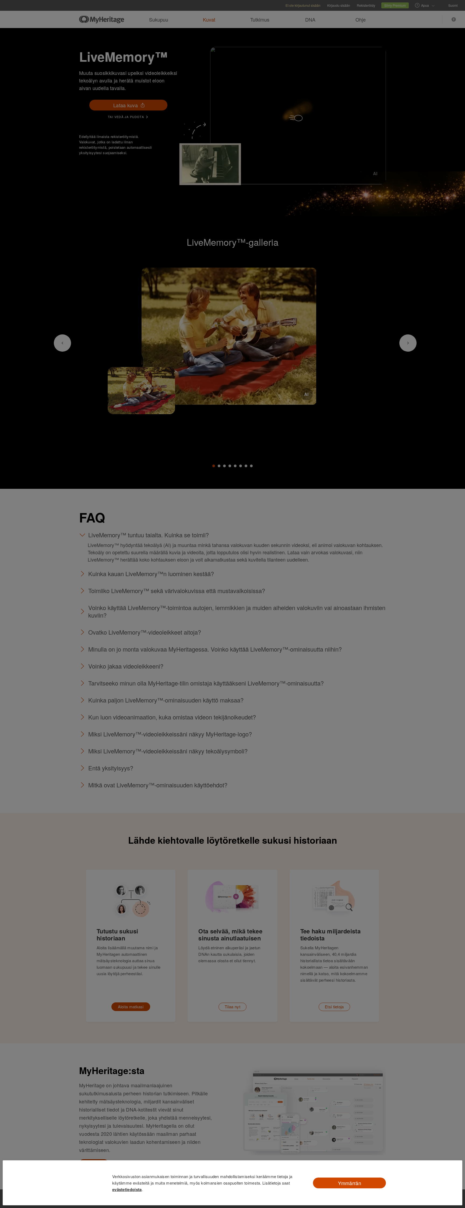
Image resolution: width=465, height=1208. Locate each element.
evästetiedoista (127, 1189)
